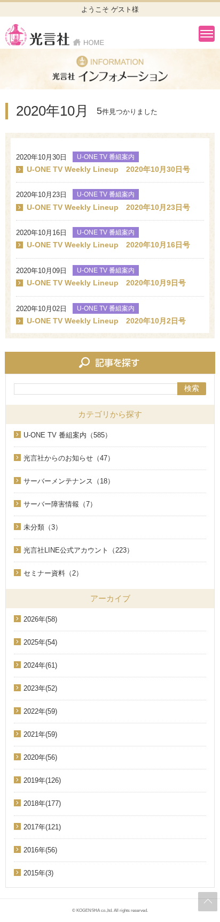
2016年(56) (40, 850)
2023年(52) (40, 688)
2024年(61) (40, 665)
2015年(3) (38, 873)
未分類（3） (42, 527)
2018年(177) (42, 803)
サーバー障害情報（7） (60, 504)
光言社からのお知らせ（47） (68, 458)
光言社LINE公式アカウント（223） (78, 550)
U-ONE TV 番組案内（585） (67, 435)
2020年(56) (40, 757)
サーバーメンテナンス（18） (68, 481)
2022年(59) (40, 711)
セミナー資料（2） (53, 573)
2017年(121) (42, 827)
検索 (191, 388)
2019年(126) (42, 780)
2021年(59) (40, 734)
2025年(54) (40, 642)
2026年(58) (40, 619)
